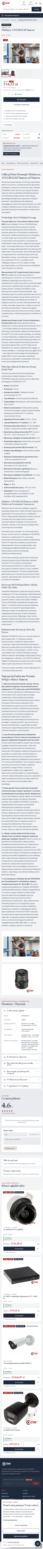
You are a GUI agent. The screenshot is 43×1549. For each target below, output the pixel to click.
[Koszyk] (40, 3)
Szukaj (36, 9)
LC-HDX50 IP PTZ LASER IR (13, 1230)
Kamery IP (5, 1493)
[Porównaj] (36, 3)
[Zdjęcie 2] (12, 73)
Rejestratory (5, 1496)
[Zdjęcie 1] (5, 73)
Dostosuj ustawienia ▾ (10, 1520)
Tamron (17, 134)
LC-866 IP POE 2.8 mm (11, 1430)
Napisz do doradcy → (11, 154)
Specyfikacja (11, 163)
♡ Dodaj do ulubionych (21, 104)
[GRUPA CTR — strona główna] (6, 3)
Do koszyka (21, 99)
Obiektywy (14, 20)
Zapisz (36, 1483)
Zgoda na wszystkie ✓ (21, 1536)
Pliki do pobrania (22, 163)
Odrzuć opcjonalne (21, 1525)
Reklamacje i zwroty (29, 1496)
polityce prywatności (13, 1542)
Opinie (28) (34, 163)
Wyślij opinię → (10, 1148)
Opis (3, 163)
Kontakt (25, 1493)
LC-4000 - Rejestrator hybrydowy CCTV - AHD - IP (20, 1297)
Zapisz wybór (21, 1531)
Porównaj (7, 125)
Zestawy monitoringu (8, 1499)
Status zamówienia (29, 1499)
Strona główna (5, 20)
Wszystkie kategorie (22, 15)
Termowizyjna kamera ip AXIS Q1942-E (17, 1363)
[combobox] (17, 9)
